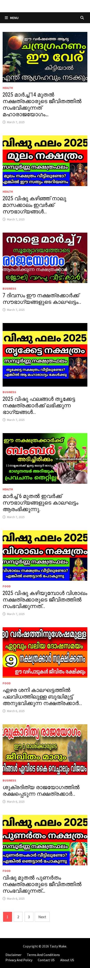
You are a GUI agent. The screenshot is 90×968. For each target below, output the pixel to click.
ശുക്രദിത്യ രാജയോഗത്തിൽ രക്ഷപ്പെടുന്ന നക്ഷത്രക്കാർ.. (41, 790)
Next (42, 916)
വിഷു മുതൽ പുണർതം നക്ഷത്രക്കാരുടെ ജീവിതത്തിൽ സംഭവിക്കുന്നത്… (42, 884)
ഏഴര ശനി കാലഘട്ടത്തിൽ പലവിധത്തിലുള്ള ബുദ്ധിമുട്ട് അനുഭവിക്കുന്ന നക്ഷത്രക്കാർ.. (42, 696)
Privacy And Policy (18, 960)
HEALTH (8, 88)
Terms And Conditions (43, 954)
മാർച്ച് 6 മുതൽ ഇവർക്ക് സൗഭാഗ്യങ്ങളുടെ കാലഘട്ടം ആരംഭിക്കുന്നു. (40, 502)
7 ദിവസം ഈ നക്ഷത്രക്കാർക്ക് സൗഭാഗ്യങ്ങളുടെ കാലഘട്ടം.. (42, 298)
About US (67, 960)
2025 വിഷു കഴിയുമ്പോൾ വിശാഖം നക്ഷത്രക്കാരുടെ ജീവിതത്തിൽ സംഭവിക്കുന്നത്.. (45, 599)
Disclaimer (13, 954)
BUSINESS (9, 288)
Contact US (46, 960)
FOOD (7, 586)
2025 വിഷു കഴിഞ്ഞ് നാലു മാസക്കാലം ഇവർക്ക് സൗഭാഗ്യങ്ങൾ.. (34, 205)
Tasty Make (58, 946)
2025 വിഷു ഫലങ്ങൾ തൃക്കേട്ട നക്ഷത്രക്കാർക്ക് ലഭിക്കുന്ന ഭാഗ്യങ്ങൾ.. (39, 405)
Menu (14, 18)
